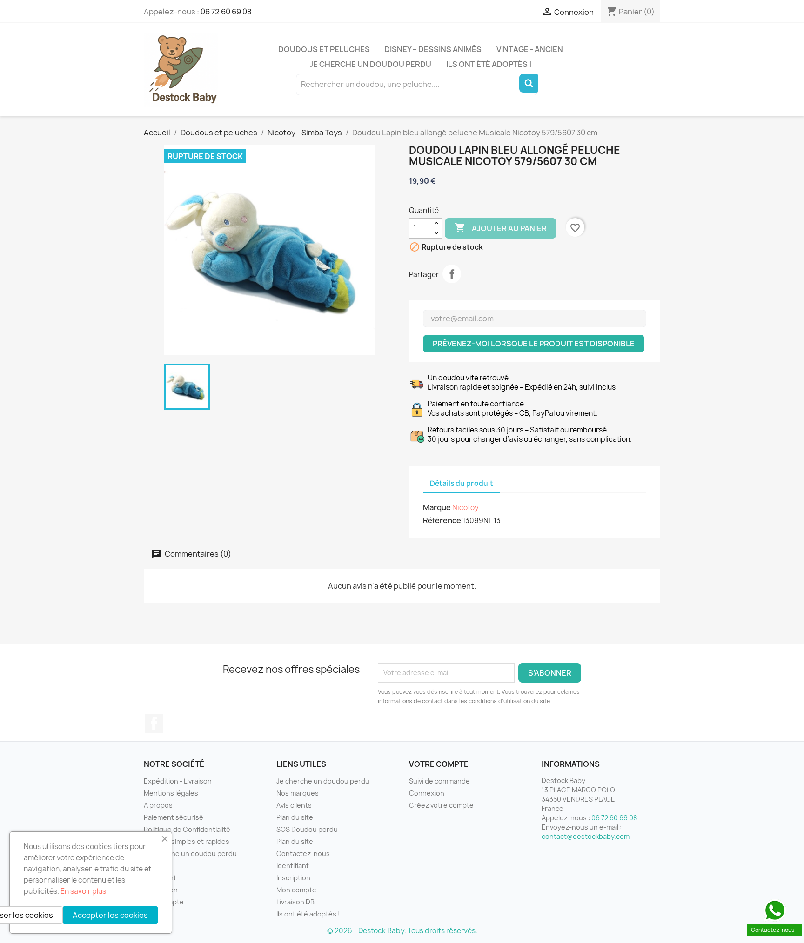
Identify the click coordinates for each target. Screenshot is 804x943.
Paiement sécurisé (173, 817)
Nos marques (297, 793)
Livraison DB (295, 901)
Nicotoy (465, 507)
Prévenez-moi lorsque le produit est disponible (534, 344)
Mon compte (296, 889)
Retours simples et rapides (186, 841)
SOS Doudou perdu (307, 829)
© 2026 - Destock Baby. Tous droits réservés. (402, 931)
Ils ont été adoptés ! (489, 64)
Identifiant (292, 865)
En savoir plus (83, 891)
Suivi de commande (439, 781)
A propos (158, 805)
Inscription (293, 877)
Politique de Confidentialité (187, 829)
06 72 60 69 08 (226, 12)
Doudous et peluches (324, 49)
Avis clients (294, 805)
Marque (437, 507)
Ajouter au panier (501, 227)
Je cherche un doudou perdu (370, 64)
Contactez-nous (303, 853)
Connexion (426, 793)
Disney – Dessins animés (433, 49)
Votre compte (439, 764)
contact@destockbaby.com (586, 836)
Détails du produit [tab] (461, 483)
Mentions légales (171, 793)
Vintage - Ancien (529, 49)
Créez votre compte (441, 805)
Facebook (154, 723)
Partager (451, 274)
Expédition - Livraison (178, 781)
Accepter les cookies (110, 915)
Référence (442, 520)
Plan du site (294, 817)
